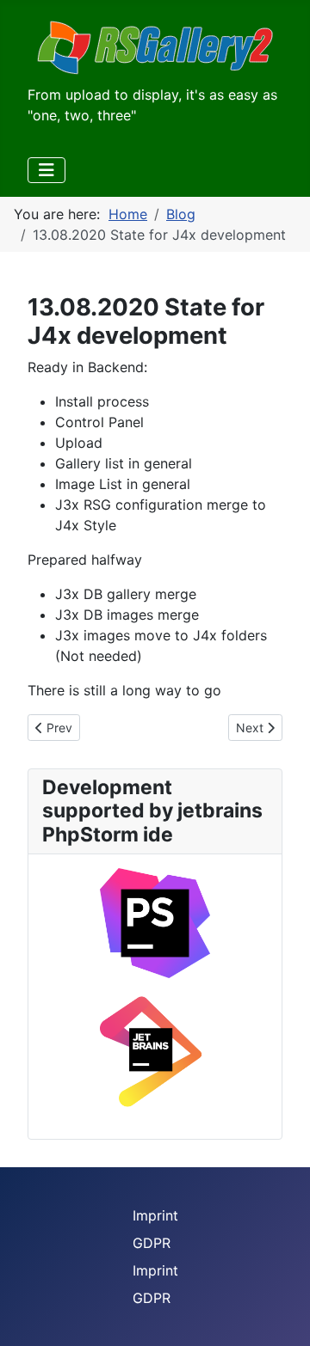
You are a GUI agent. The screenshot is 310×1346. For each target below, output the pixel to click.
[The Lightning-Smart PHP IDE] (155, 922)
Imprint (155, 1215)
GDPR (151, 1242)
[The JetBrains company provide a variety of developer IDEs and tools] (155, 1051)
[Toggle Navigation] (46, 170)
